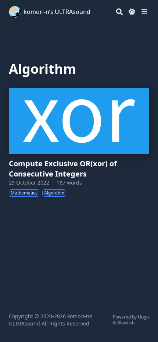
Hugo (143, 317)
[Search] (119, 11)
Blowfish (125, 323)
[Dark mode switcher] (132, 11)
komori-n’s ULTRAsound (57, 12)
